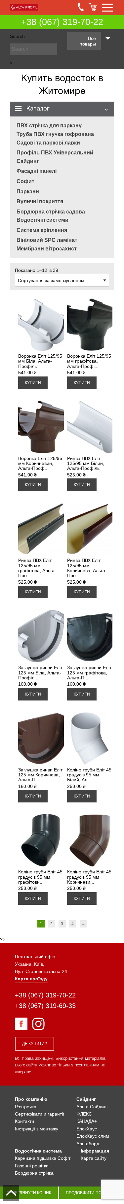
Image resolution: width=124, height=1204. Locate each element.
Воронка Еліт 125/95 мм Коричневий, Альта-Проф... (40, 463)
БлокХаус (86, 1128)
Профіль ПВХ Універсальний (55, 152)
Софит (25, 181)
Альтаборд (87, 1143)
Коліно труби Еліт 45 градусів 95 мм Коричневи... (89, 877)
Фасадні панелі (37, 171)
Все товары (88, 41)
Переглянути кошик (29, 1192)
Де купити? (34, 1043)
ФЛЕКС (84, 1114)
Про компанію (31, 1099)
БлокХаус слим (92, 1136)
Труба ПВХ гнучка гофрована (55, 134)
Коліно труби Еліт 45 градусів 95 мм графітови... (40, 877)
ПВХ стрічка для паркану (49, 125)
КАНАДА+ (86, 1121)
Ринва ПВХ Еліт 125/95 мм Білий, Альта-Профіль (85, 463)
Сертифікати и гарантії (39, 1114)
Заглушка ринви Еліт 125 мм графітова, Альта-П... (89, 672)
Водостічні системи (42, 220)
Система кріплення (42, 230)
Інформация (95, 1151)
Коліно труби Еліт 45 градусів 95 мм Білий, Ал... (89, 775)
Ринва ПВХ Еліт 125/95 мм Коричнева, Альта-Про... (87, 568)
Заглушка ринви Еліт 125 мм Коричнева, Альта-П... (40, 775)
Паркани (28, 191)
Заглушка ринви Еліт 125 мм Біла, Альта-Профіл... (40, 672)
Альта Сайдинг (92, 1106)
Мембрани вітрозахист (47, 248)
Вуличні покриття (40, 201)
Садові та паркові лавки (48, 143)
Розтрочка (25, 1106)
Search (17, 36)
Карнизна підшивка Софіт (42, 1158)
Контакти (24, 1121)
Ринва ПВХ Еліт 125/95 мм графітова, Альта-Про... (37, 568)
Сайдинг (28, 161)
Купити (33, 382)
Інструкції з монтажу (36, 1128)
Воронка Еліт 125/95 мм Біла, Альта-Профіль (40, 361)
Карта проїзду (31, 978)
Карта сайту (93, 1158)
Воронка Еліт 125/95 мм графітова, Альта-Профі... (89, 361)
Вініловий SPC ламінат (47, 240)
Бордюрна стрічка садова (51, 211)
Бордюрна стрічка (34, 1173)
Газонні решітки (32, 1165)
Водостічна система (38, 1151)
